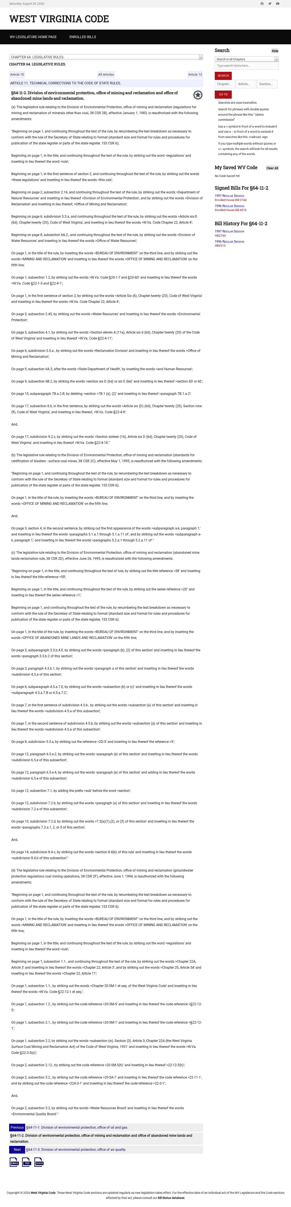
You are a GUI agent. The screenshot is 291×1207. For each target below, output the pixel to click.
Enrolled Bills (82, 37)
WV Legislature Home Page (33, 37)
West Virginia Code (59, 18)
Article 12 (195, 74)
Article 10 (17, 74)
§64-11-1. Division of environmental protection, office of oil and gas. (69, 1127)
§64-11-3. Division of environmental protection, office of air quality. (70, 1150)
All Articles (106, 74)
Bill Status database (171, 1198)
